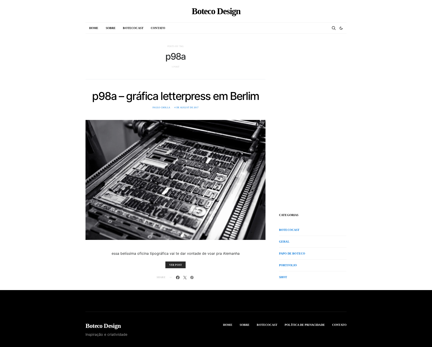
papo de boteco (292, 253)
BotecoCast (133, 28)
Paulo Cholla (161, 107)
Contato (158, 28)
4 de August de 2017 (186, 107)
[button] (341, 28)
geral (284, 241)
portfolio (288, 265)
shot (283, 277)
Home (94, 28)
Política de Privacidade (305, 325)
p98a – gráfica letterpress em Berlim (175, 96)
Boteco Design (216, 11)
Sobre (111, 28)
